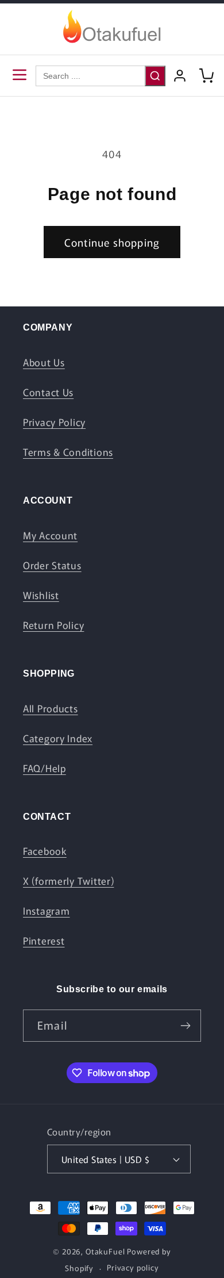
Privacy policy (133, 1267)
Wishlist (41, 595)
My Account (50, 535)
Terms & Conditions (68, 452)
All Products (50, 708)
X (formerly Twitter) (68, 881)
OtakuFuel (105, 1251)
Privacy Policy (54, 422)
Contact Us (48, 392)
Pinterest (43, 940)
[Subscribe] (185, 1026)
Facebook (45, 851)
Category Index (57, 738)
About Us (44, 362)
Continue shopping (112, 242)
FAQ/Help (44, 768)
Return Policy (53, 625)
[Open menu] (19, 75)
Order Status (52, 565)
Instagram (46, 911)
